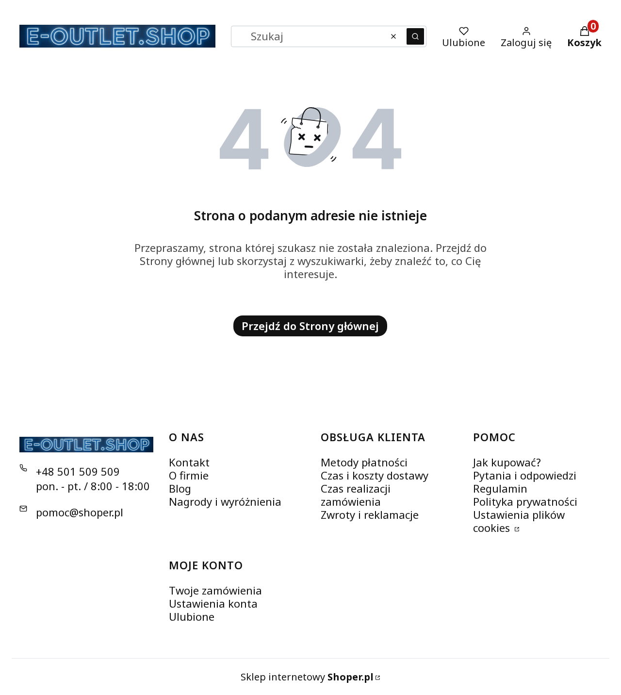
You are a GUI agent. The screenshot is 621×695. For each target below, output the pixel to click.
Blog (180, 488)
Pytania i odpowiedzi (524, 475)
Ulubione (191, 616)
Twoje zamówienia (215, 590)
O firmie (189, 475)
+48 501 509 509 (78, 471)
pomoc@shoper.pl (79, 512)
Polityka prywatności (525, 501)
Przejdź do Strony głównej (310, 325)
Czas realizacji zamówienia (356, 495)
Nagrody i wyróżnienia (225, 501)
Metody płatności (364, 462)
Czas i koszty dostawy (374, 475)
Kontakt (189, 462)
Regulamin (500, 488)
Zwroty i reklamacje (370, 514)
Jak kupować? (507, 462)
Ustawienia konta (213, 603)
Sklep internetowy (307, 676)
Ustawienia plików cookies (519, 521)
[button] (415, 36)
